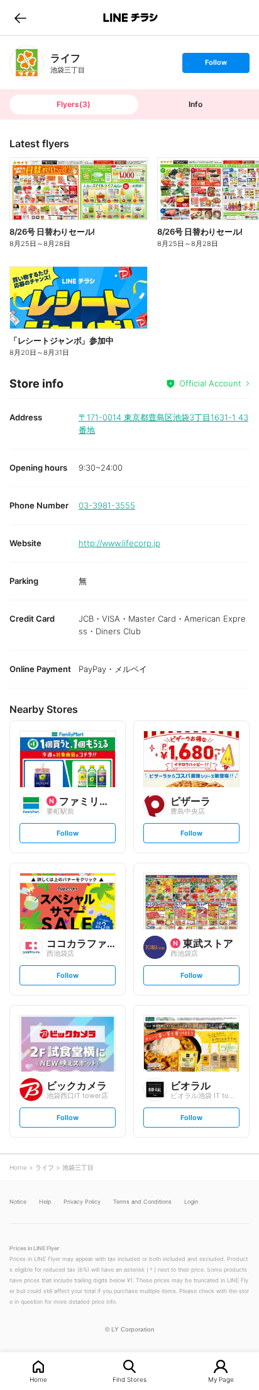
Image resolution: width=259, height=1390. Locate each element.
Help (45, 1201)
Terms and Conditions (142, 1201)
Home (38, 1379)
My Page (221, 1379)
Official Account (210, 383)
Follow (215, 65)
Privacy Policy (82, 1201)
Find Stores (129, 1379)
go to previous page (20, 17)
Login (191, 1201)
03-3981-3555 (107, 505)
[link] (26, 62)
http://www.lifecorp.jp (119, 543)
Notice (17, 1201)
